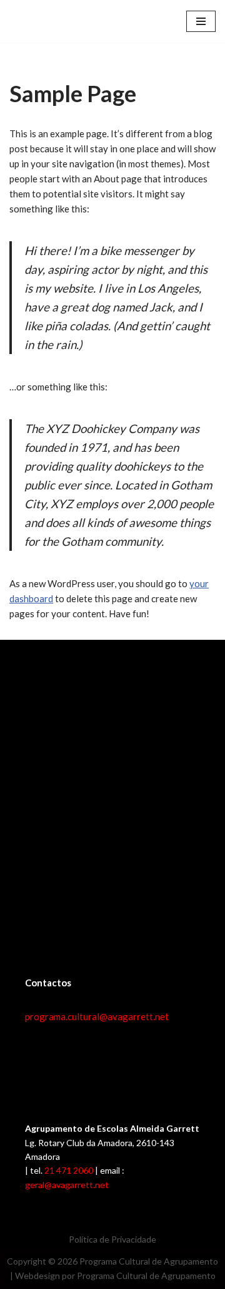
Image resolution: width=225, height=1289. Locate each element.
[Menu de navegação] (201, 21)
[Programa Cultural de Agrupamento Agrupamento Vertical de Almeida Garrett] (46, 21)
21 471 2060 (68, 1170)
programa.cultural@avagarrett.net (97, 1016)
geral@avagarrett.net (67, 1184)
